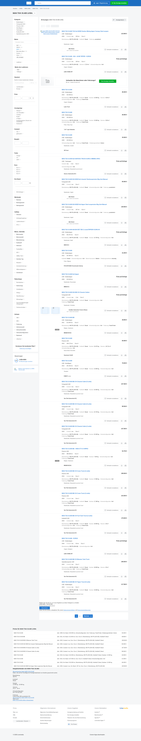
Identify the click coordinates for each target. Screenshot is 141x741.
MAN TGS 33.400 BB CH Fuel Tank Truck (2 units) (77, 515)
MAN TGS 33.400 (67, 89)
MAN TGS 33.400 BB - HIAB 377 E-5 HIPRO (75, 448)
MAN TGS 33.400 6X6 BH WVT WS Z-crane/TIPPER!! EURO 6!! (81, 229)
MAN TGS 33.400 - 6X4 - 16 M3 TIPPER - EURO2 (76, 56)
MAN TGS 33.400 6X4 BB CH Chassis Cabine (76, 292)
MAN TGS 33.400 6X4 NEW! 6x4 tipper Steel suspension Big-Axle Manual (84, 204)
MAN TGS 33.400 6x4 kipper (70, 274)
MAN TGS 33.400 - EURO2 (70, 538)
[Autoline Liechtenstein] (18, 3)
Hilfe (14, 715)
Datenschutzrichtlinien (69, 610)
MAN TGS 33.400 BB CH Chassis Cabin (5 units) (76, 381)
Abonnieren (45, 608)
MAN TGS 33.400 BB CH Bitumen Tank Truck (75, 559)
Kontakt (15, 717)
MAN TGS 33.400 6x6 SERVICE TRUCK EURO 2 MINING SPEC (81, 158)
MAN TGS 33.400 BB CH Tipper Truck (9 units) (76, 582)
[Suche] (36, 3)
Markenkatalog (44, 723)
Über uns (15, 712)
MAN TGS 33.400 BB (68, 317)
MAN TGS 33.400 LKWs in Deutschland (23, 700)
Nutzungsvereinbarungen (84, 610)
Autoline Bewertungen (45, 720)
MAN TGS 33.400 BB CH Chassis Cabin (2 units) (76, 426)
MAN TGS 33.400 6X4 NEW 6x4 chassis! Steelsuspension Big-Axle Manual (85, 179)
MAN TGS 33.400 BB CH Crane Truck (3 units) (76, 493)
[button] (121, 49)
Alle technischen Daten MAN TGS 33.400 (23, 671)
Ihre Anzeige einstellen (107, 81)
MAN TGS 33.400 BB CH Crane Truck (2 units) (76, 471)
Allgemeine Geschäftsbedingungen (49, 712)
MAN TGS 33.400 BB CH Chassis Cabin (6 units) (76, 404)
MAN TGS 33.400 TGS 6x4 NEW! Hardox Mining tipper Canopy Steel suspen (85, 31)
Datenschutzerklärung (45, 715)
